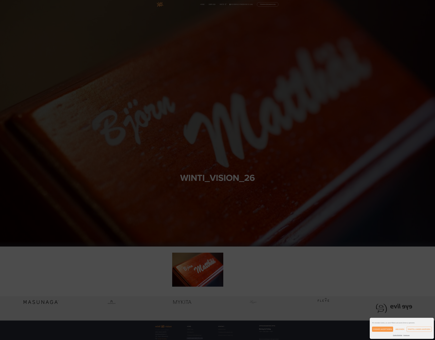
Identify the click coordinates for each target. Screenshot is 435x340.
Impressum (406, 335)
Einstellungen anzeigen (419, 329)
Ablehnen (399, 329)
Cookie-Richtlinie (397, 335)
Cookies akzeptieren (382, 329)
